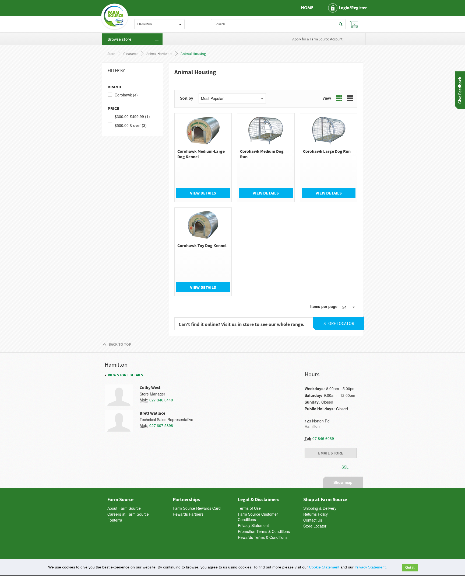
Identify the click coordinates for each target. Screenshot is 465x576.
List (350, 98)
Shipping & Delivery (319, 508)
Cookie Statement (324, 567)
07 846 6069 (323, 438)
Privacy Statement (253, 525)
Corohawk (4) (126, 95)
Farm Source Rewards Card (197, 508)
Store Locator (314, 526)
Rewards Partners (188, 514)
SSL (344, 467)
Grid (339, 98)
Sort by (186, 98)
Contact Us (312, 520)
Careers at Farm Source (128, 514)
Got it (409, 568)
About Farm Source (124, 508)
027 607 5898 (161, 425)
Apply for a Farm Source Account (317, 39)
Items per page (323, 306)
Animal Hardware (159, 54)
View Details (203, 193)
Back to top (120, 344)
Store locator (338, 324)
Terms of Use (249, 508)
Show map (343, 481)
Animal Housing (193, 53)
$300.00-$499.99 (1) (132, 116)
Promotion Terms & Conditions (264, 531)
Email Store (330, 453)
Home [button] (307, 8)
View (326, 98)
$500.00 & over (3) (131, 125)
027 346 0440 (161, 399)
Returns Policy (315, 514)
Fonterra (114, 520)
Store (111, 54)
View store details (125, 375)
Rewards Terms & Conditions (262, 537)
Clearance (130, 54)
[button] (343, 8)
